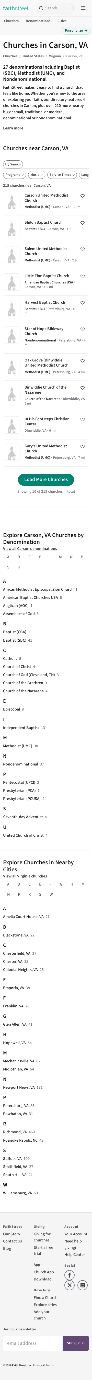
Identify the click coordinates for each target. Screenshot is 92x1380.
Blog (7, 1248)
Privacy (38, 1365)
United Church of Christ (23, 835)
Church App (44, 1272)
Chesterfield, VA (16, 953)
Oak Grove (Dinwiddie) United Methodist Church (46, 367)
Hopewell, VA (14, 1043)
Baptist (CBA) (14, 632)
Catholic (10, 658)
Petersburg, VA (16, 1105)
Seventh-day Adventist (23, 817)
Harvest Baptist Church (46, 309)
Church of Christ (17, 666)
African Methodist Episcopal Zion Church (38, 589)
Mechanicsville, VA (18, 1061)
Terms (50, 1365)
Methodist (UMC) (17, 746)
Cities (61, 21)
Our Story (11, 1234)
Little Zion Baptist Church (46, 282)
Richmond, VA (15, 1132)
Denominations (38, 21)
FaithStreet (16, 8)
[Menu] (83, 8)
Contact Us (12, 1241)
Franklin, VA (13, 1006)
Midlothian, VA (15, 1069)
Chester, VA (12, 961)
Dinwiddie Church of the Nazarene (46, 396)
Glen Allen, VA (15, 1024)
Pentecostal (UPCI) (19, 782)
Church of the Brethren (23, 683)
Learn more (13, 128)
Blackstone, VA (16, 935)
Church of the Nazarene (23, 691)
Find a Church (45, 1297)
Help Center (74, 1254)
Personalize (76, 30)
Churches (11, 21)
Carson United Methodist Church (46, 202)
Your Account (75, 1234)
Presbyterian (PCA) (19, 790)
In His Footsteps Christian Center (46, 425)
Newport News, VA (19, 1087)
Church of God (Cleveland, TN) (29, 675)
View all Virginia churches (25, 876)
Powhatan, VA (15, 1114)
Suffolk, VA (12, 1158)
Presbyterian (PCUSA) (22, 798)
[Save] (82, 196)
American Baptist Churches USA (30, 597)
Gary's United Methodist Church (46, 452)
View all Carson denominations (30, 548)
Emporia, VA (13, 988)
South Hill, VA (15, 1175)
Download (43, 1279)
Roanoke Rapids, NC (20, 1140)
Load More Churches (46, 479)
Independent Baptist (21, 728)
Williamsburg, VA (17, 1193)
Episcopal (11, 709)
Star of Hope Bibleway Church (46, 337)
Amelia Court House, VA (23, 916)
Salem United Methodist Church (46, 255)
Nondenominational (20, 764)
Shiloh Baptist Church (46, 229)
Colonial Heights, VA (20, 969)
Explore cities (45, 1305)
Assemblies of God (19, 614)
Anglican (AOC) (16, 605)
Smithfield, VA (15, 1167)
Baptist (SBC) (14, 640)
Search (15, 164)
